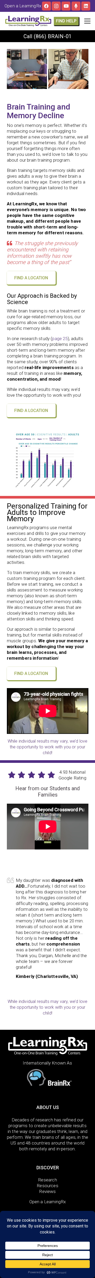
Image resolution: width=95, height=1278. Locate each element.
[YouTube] (65, 6)
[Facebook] (46, 6)
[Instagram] (56, 6)
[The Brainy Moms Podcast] (76, 6)
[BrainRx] (47, 1078)
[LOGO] (28, 21)
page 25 (60, 338)
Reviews (47, 1191)
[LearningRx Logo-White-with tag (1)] (47, 1046)
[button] (87, 21)
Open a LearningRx (47, 1201)
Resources (47, 1185)
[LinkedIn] (85, 6)
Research (47, 1179)
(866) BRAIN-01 (53, 36)
